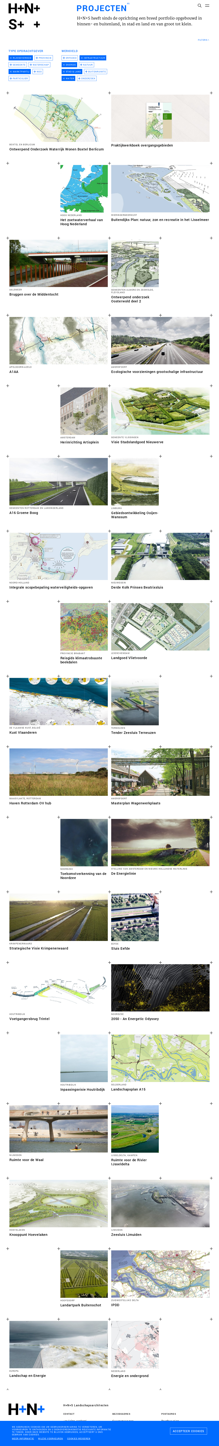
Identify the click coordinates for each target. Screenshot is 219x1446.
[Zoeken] (199, 5)
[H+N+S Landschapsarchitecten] (26, 1419)
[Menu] (207, 5)
